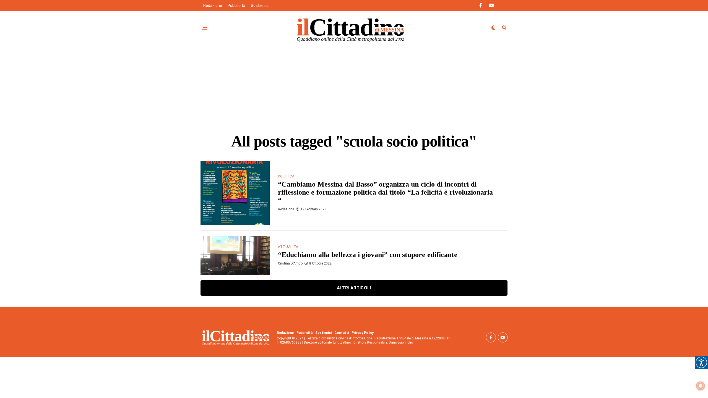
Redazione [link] (212, 5)
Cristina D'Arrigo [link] (290, 263)
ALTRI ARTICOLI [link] (354, 287)
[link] (701, 362)
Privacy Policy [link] (363, 333)
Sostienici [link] (260, 5)
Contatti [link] (341, 333)
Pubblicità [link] (236, 5)
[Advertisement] (354, 85)
